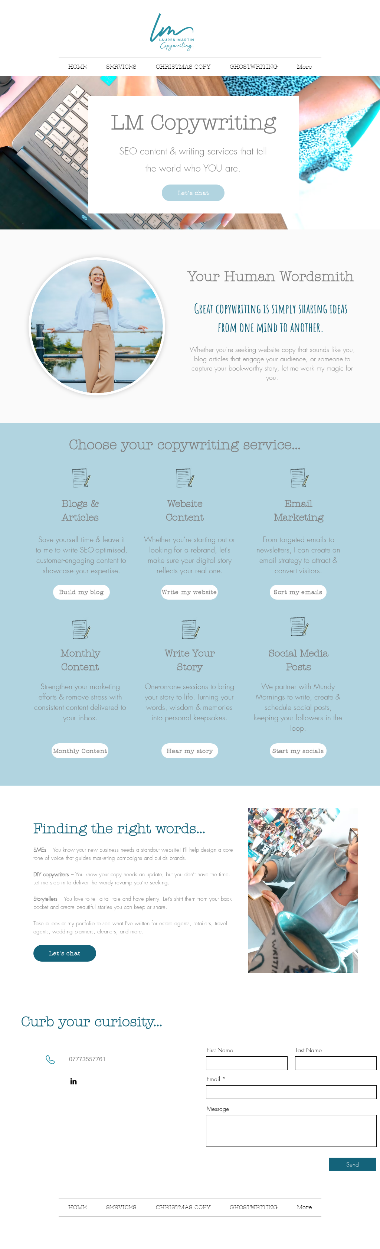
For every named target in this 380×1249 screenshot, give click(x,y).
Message (218, 1109)
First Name (220, 1050)
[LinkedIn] (73, 1081)
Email (213, 1079)
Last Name (309, 1050)
